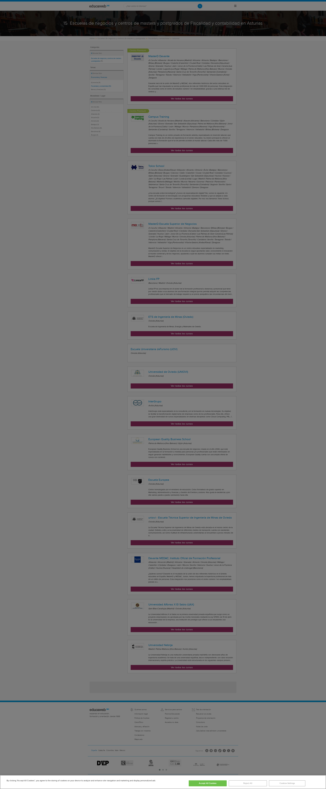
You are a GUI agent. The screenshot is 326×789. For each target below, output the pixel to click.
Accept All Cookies (207, 783)
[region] (163, 782)
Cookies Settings (287, 783)
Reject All (247, 783)
